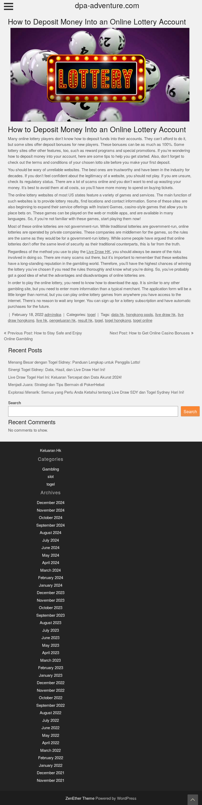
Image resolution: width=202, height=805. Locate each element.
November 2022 (50, 690)
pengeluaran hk (62, 320)
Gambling (50, 469)
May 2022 (50, 735)
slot (51, 476)
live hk (41, 320)
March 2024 (50, 570)
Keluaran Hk (50, 450)
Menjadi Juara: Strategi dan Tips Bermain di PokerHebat (56, 384)
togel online (142, 320)
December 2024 (50, 502)
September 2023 (50, 615)
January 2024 (50, 585)
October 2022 (50, 697)
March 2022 (50, 750)
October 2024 (50, 517)
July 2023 (50, 630)
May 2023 (50, 645)
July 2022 (50, 720)
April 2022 (50, 742)
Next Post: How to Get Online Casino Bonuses (150, 332)
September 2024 (50, 525)
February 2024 (50, 577)
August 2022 (50, 712)
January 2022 (50, 765)
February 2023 (50, 667)
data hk (117, 314)
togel (91, 314)
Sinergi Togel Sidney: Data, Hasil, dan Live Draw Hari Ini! (56, 369)
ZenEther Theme (80, 798)
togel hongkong (118, 320)
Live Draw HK (98, 251)
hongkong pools (139, 314)
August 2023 (50, 622)
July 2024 (50, 540)
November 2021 (50, 780)
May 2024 (50, 555)
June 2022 (50, 727)
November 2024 (50, 510)
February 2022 (50, 757)
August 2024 (50, 532)
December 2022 (50, 682)
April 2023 (50, 652)
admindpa (52, 314)
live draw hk (165, 314)
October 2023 (50, 607)
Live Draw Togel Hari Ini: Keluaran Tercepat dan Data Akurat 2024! (65, 377)
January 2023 (50, 675)
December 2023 (50, 592)
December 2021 (50, 772)
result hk (85, 320)
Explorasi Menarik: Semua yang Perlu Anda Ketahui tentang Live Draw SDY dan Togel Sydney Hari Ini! (96, 392)
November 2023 (50, 600)
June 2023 (50, 637)
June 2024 (50, 547)
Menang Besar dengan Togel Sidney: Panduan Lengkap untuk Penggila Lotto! (74, 362)
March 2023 (50, 660)
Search (14, 402)
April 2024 (50, 562)
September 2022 (50, 705)
